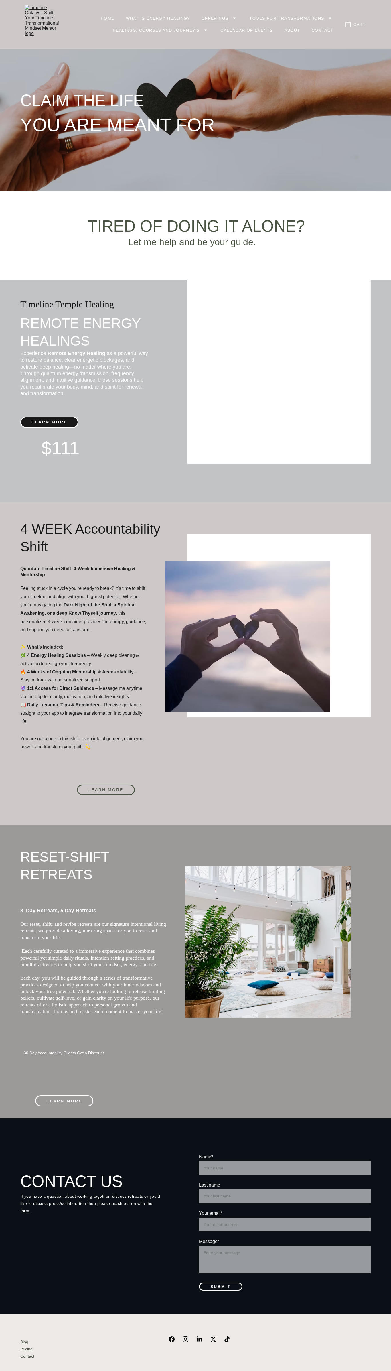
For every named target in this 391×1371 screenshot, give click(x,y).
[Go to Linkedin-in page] (202, 1339)
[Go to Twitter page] (216, 1339)
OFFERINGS (215, 18)
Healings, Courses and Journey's (156, 30)
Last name (209, 1185)
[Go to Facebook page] (174, 1339)
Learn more (106, 789)
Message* (209, 1241)
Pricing (26, 1349)
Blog (24, 1342)
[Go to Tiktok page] (227, 1339)
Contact (323, 30)
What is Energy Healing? (158, 18)
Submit (220, 1286)
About (292, 30)
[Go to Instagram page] (188, 1339)
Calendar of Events (246, 30)
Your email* (210, 1213)
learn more (49, 422)
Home (107, 18)
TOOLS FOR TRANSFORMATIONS (286, 18)
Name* (206, 1156)
